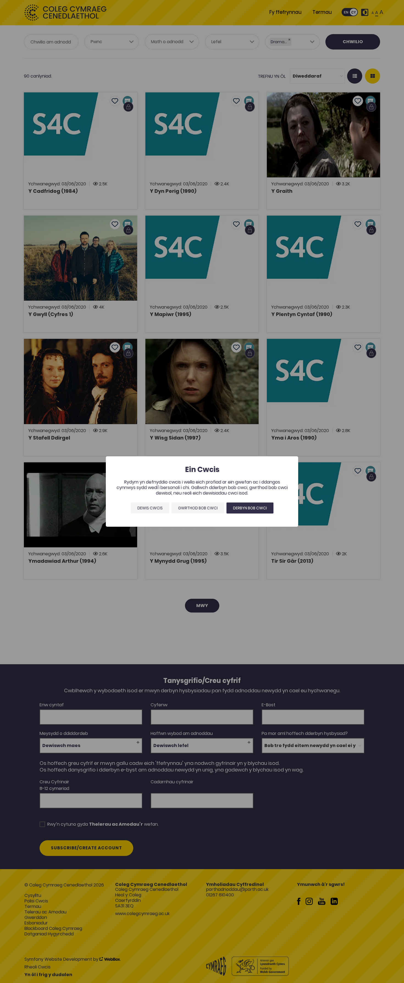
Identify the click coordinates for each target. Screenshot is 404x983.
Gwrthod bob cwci (198, 508)
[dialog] (202, 491)
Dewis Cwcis (150, 508)
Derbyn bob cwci (250, 508)
